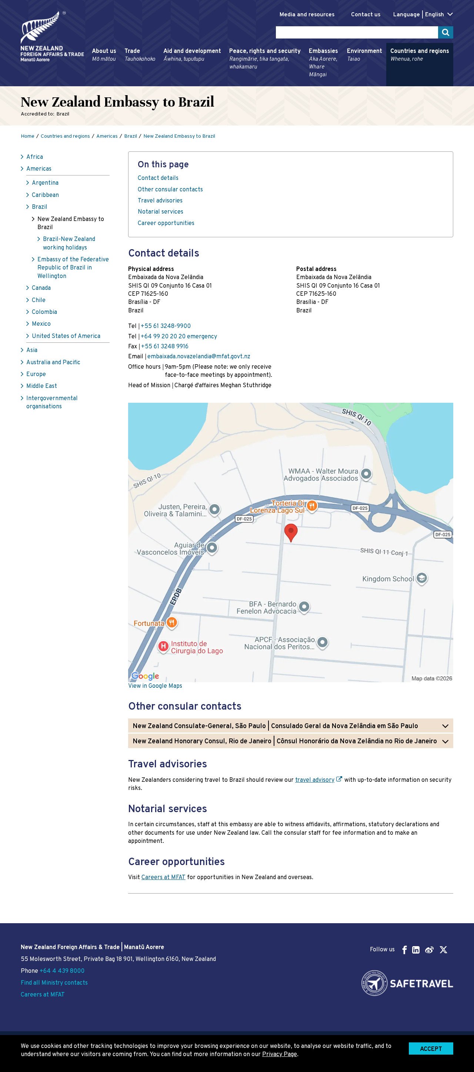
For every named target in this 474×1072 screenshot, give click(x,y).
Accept (431, 1049)
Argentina (45, 183)
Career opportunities (166, 223)
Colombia (44, 312)
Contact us (365, 15)
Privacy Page (279, 1054)
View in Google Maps (155, 686)
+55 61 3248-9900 (166, 326)
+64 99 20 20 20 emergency (179, 337)
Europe (36, 374)
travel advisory (314, 780)
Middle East (41, 386)
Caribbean (45, 195)
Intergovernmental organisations (52, 403)
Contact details (158, 178)
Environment (364, 55)
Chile (39, 300)
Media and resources (307, 15)
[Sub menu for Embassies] (306, 83)
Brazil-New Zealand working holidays (69, 243)
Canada (41, 288)
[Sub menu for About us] (89, 83)
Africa (34, 157)
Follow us (382, 950)
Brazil (39, 207)
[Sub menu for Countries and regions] (388, 83)
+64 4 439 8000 (62, 971)
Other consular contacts (170, 190)
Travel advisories (160, 201)
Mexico (41, 324)
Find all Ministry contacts (54, 983)
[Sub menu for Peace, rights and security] (227, 83)
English (434, 15)
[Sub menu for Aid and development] (161, 83)
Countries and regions (419, 55)
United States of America (66, 336)
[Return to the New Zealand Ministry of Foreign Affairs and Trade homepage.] (52, 36)
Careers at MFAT (163, 877)
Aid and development (192, 55)
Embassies (323, 63)
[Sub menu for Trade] (122, 83)
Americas (38, 169)
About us (104, 55)
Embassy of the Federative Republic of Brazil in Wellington (73, 268)
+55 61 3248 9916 (164, 347)
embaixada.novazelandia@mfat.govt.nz (198, 357)
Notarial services (160, 212)
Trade (139, 55)
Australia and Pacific (53, 362)
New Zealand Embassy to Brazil (70, 223)
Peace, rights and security (265, 59)
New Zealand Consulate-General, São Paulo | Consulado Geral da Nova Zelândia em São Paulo (275, 726)
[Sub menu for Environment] (345, 83)
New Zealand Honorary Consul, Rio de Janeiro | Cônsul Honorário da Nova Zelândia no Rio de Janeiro (285, 741)
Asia (31, 350)
